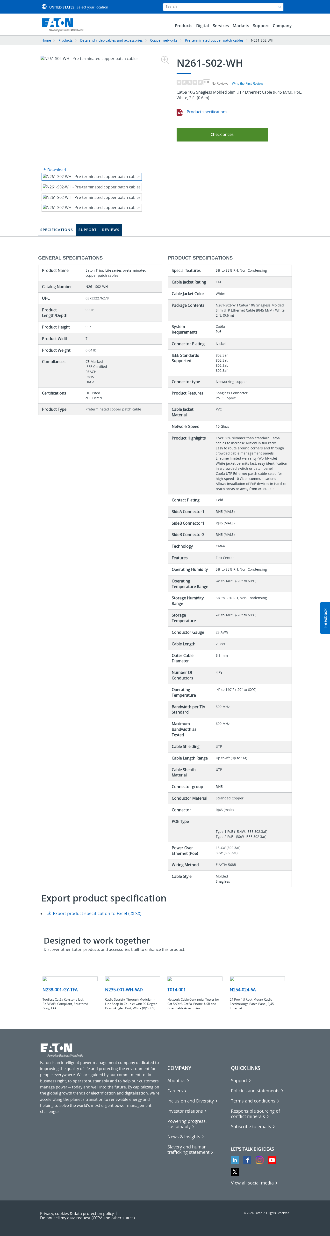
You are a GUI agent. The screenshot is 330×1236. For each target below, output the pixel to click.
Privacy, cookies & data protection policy (77, 1213)
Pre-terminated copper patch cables (214, 40)
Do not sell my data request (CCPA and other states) (87, 1218)
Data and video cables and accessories (112, 40)
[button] (222, 134)
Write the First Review (247, 83)
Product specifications (206, 111)
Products (65, 40)
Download (56, 169)
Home (46, 40)
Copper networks (164, 40)
